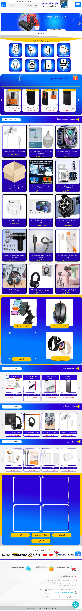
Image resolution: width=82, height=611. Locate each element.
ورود (29, 1)
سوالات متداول (45, 597)
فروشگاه (47, 594)
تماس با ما (46, 600)
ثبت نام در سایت (21, 1)
